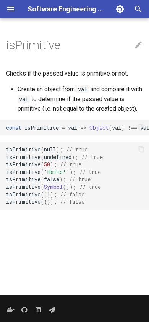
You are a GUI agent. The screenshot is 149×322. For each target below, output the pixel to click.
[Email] (52, 310)
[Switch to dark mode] (120, 9)
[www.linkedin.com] (38, 310)
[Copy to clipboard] (141, 127)
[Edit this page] (138, 45)
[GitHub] (24, 310)
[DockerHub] (11, 310)
